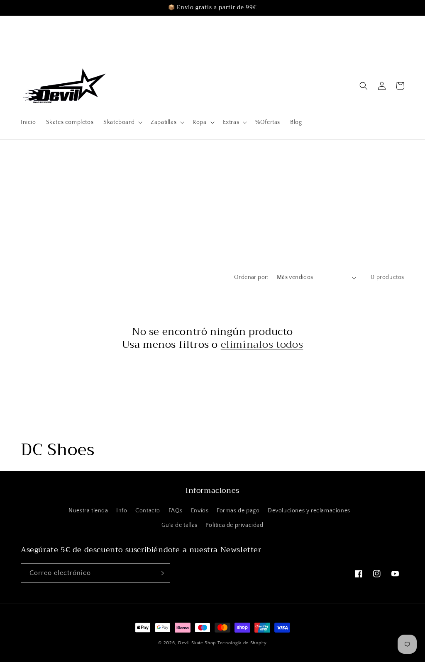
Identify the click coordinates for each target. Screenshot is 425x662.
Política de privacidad (234, 525)
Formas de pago (238, 510)
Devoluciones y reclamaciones (309, 510)
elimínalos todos (262, 344)
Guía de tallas (179, 525)
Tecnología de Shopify (242, 642)
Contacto (147, 510)
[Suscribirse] (160, 573)
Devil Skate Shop (197, 642)
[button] (122, 122)
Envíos (200, 510)
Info (121, 510)
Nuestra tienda (88, 510)
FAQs (176, 510)
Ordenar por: (251, 277)
